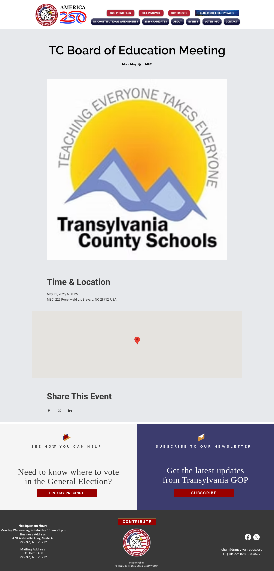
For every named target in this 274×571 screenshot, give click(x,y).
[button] (177, 21)
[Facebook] (248, 537)
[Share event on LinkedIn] (70, 410)
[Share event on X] (59, 410)
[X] (256, 537)
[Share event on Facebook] (49, 410)
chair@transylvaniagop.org (241, 550)
